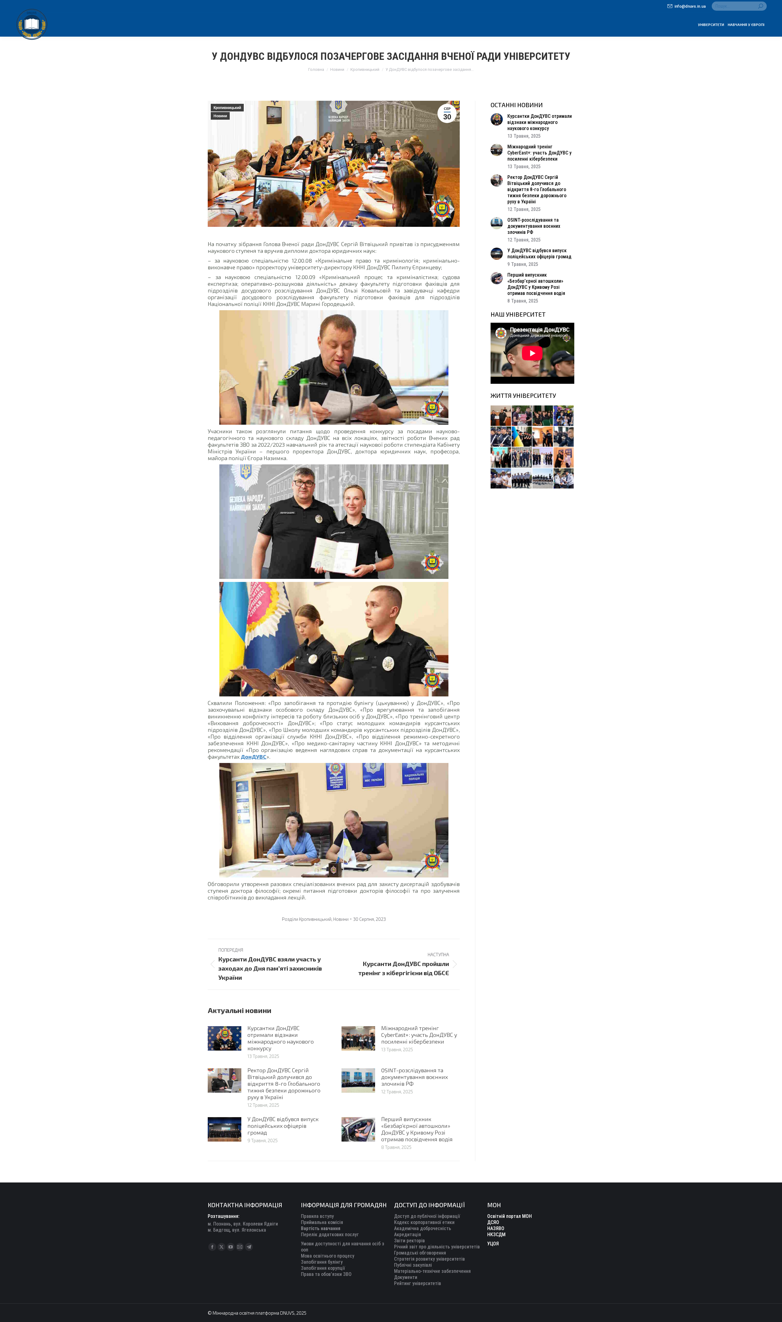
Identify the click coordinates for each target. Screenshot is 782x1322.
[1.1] (543, 457)
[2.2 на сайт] (564, 437)
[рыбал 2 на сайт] (522, 437)
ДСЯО (493, 1222)
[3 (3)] (501, 457)
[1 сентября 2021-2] (564, 478)
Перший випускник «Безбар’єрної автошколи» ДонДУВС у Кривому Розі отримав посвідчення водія (417, 1129)
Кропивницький (227, 108)
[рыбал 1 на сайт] (564, 416)
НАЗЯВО (495, 1228)
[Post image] (224, 1038)
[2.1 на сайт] (543, 437)
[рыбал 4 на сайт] (501, 416)
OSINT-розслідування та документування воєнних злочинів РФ (414, 1077)
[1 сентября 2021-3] (543, 478)
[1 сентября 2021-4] (522, 478)
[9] (564, 457)
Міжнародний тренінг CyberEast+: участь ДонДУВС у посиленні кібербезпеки (419, 1035)
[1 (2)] (522, 457)
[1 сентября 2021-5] (501, 478)
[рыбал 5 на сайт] (543, 416)
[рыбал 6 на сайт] (522, 416)
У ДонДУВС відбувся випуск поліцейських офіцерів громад (283, 1126)
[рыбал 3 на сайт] (501, 437)
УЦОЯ (493, 1244)
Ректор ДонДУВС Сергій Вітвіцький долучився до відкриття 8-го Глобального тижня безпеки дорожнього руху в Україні (283, 1083)
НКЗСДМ (496, 1234)
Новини (220, 116)
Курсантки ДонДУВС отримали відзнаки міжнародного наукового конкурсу (280, 1038)
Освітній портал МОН (509, 1216)
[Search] (760, 6)
